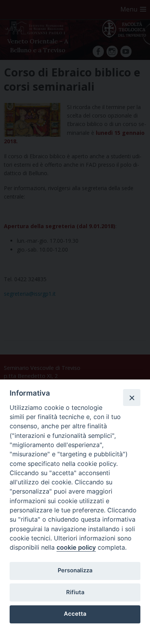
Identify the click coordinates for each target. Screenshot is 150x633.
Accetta (75, 613)
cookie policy (76, 547)
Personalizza (75, 570)
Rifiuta (75, 592)
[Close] (131, 397)
